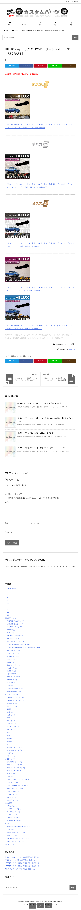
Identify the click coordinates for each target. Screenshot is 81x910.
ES (7, 594)
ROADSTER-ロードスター (15, 762)
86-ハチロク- (11, 683)
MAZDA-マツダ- (10, 759)
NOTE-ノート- (11, 709)
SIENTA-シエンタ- (13, 656)
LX (7, 606)
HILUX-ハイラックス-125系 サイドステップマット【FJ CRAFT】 (42, 448)
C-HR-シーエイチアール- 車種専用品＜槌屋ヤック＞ (23, 857)
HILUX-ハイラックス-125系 (55, 30)
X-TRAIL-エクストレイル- (15, 700)
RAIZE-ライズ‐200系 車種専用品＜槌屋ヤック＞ (21, 860)
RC (8, 603)
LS (7, 592)
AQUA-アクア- (11, 674)
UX (8, 615)
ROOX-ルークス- (12, 712)
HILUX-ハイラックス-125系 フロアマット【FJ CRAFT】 (39, 403)
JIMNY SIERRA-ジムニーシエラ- (17, 785)
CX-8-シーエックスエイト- (16, 771)
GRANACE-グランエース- (15, 636)
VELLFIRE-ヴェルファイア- (16, 621)
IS (7, 597)
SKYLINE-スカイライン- (15, 727)
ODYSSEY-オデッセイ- (14, 747)
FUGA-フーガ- (11, 724)
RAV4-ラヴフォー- (13, 653)
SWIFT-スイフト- (12, 776)
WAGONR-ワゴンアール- (15, 788)
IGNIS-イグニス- (12, 794)
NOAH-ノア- (11, 633)
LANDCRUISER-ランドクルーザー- (18, 644)
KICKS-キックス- (12, 706)
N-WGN (9, 741)
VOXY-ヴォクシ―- (13, 630)
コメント (8, 502)
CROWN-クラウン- (13, 680)
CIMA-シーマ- (11, 721)
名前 (6, 523)
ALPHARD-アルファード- (15, 624)
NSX (8, 732)
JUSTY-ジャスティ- (15, 809)
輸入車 (7, 823)
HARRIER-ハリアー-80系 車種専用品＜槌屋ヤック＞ (23, 866)
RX (8, 609)
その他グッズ (9, 844)
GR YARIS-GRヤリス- (14, 691)
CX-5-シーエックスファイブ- (16, 768)
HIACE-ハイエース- (13, 638)
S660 (8, 744)
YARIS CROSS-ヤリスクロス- (16, 688)
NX (8, 612)
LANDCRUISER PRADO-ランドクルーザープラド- (23, 647)
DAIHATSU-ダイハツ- (14, 812)
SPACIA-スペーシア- (13, 800)
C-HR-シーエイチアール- (15, 677)
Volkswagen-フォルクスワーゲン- (18, 838)
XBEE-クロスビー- (13, 791)
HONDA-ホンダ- (10, 729)
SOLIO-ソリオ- (12, 797)
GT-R (8, 718)
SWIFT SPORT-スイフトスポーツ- (18, 779)
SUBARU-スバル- (12, 806)
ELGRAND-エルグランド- (15, 697)
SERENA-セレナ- (12, 703)
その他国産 (8, 803)
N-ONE (9, 738)
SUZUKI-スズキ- (10, 774)
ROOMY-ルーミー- (13, 662)
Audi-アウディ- (12, 835)
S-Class (11, 829)
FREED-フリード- (12, 753)
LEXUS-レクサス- (11, 589)
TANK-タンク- (11, 659)
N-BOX (9, 735)
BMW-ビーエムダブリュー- (16, 832)
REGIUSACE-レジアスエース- (16, 641)
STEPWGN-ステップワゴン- (16, 750)
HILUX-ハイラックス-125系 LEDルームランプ (35, 433)
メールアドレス (36, 523)
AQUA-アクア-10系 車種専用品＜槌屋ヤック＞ (21, 869)
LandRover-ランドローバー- (16, 841)
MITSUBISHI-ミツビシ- (14, 821)
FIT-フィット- (11, 756)
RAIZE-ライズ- (11, 671)
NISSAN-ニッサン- (11, 694)
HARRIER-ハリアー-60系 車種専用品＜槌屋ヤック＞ (23, 863)
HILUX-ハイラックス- (36, 30)
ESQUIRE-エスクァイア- (15, 627)
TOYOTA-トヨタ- (19, 30)
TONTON (71, 349)
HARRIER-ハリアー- (13, 650)
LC (8, 600)
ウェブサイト (9, 532)
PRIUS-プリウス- (12, 668)
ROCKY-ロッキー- (14, 818)
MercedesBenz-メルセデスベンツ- (18, 826)
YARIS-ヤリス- (11, 685)
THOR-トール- (13, 815)
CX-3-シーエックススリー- (16, 765)
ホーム (7, 30)
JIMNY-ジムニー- (12, 782)
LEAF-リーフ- (11, 715)
